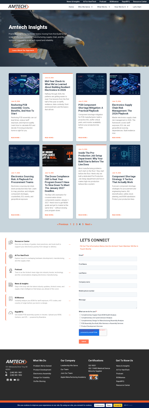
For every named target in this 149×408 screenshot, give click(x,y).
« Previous (62, 224)
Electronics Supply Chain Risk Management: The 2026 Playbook (122, 109)
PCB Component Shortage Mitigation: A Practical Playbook (90, 108)
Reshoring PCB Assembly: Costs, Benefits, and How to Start (22, 109)
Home (71, 7)
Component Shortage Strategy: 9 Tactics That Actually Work (124, 179)
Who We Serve (84, 7)
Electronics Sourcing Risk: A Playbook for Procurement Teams (22, 179)
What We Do (102, 7)
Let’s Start (137, 7)
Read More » (15, 137)
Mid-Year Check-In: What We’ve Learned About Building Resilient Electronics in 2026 (57, 85)
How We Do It (120, 7)
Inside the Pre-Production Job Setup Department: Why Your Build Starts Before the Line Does (91, 158)
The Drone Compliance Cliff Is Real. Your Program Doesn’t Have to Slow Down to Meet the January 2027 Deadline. (57, 183)
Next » (88, 224)
